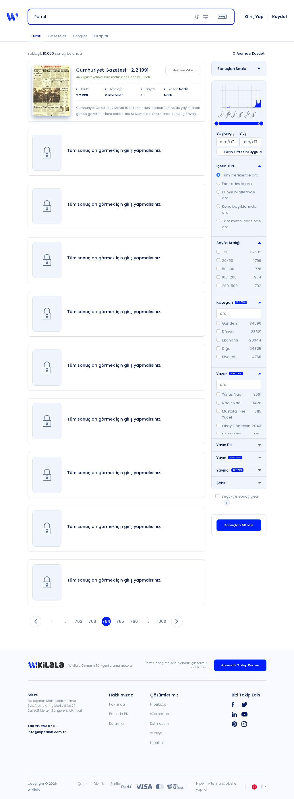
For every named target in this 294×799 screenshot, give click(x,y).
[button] (12, 17)
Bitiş (243, 133)
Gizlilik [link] (99, 783)
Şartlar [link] (115, 783)
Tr (262, 786)
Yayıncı (229, 470)
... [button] (64, 621)
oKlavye (156, 733)
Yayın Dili (224, 444)
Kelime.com (159, 723)
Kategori (230, 302)
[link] (51, 91)
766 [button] (134, 621)
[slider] (216, 123)
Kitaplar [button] (101, 36)
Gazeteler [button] (57, 36)
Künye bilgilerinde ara (238, 195)
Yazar (229, 373)
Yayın (228, 457)
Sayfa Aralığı (228, 242)
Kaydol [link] (279, 16)
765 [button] (120, 621)
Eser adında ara (237, 184)
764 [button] (106, 621)
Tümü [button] (36, 36)
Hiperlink (203, 783)
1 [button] (51, 621)
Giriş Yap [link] (254, 16)
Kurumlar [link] (117, 723)
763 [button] (92, 621)
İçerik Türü (225, 166)
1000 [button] (162, 621)
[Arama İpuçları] (197, 16)
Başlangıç (225, 133)
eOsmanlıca (160, 714)
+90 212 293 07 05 (42, 726)
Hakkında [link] (117, 704)
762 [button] (78, 621)
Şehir (221, 482)
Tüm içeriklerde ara (240, 175)
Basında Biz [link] (119, 714)
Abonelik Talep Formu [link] (240, 665)
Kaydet (251, 53)
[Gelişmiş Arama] (205, 16)
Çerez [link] (82, 783)
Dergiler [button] (80, 36)
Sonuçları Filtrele (239, 525)
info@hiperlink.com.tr (47, 732)
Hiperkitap (158, 704)
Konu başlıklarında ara (239, 209)
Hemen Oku (183, 70)
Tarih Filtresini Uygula (242, 152)
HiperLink (157, 743)
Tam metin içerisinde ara (241, 224)
